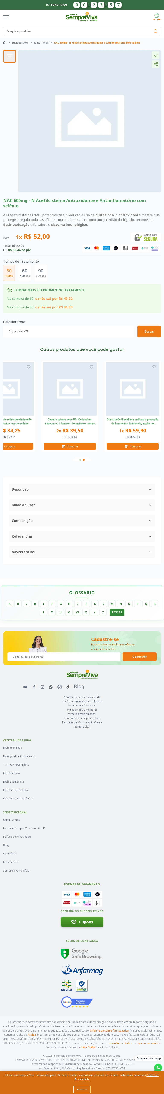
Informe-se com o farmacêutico (109, 1030)
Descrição (20, 489)
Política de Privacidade (17, 836)
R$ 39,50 (69, 430)
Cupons (86, 921)
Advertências (23, 551)
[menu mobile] (7, 17)
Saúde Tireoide (41, 42)
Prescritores (10, 862)
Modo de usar (23, 505)
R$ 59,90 (132, 430)
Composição (22, 520)
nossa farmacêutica (120, 1043)
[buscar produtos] (155, 31)
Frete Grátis (88, 1047)
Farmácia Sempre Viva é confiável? (24, 828)
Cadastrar (139, 656)
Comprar (72, 446)
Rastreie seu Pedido (15, 790)
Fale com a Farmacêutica (18, 798)
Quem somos (11, 820)
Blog (6, 845)
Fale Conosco (11, 773)
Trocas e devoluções (16, 765)
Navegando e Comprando (19, 756)
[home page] (4, 42)
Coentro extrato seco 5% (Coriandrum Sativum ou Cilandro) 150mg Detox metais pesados (70, 422)
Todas (117, 612)
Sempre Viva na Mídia (16, 870)
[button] (80, 460)
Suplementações (20, 42)
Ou (70, 437)
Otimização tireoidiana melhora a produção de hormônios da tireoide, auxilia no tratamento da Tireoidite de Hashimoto (132, 422)
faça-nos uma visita (148, 1043)
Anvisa (32, 1034)
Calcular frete (14, 322)
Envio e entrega (12, 748)
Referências (22, 536)
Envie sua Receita (13, 781)
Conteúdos (10, 853)
